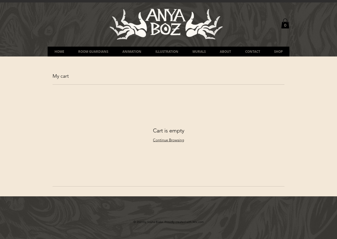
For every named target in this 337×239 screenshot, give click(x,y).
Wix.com (198, 222)
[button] (285, 23)
